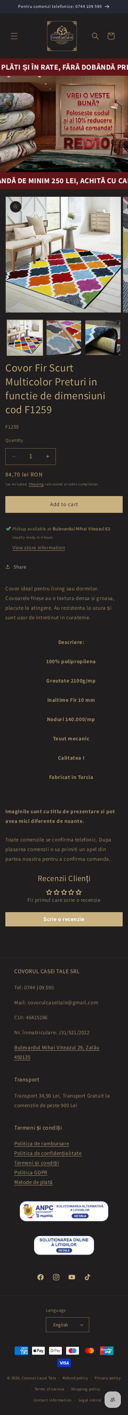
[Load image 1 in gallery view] (25, 338)
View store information (38, 547)
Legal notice (90, 1400)
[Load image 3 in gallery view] (103, 338)
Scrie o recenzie (64, 919)
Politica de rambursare (41, 1143)
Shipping (36, 484)
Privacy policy (108, 1377)
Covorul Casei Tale (39, 1377)
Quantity (14, 440)
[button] (14, 36)
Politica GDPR (30, 1172)
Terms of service (49, 1388)
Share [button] (20, 567)
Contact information (52, 1400)
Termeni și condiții (36, 1162)
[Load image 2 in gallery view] (64, 338)
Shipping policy (86, 1388)
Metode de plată (33, 1182)
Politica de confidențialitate (47, 1153)
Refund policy (75, 1377)
